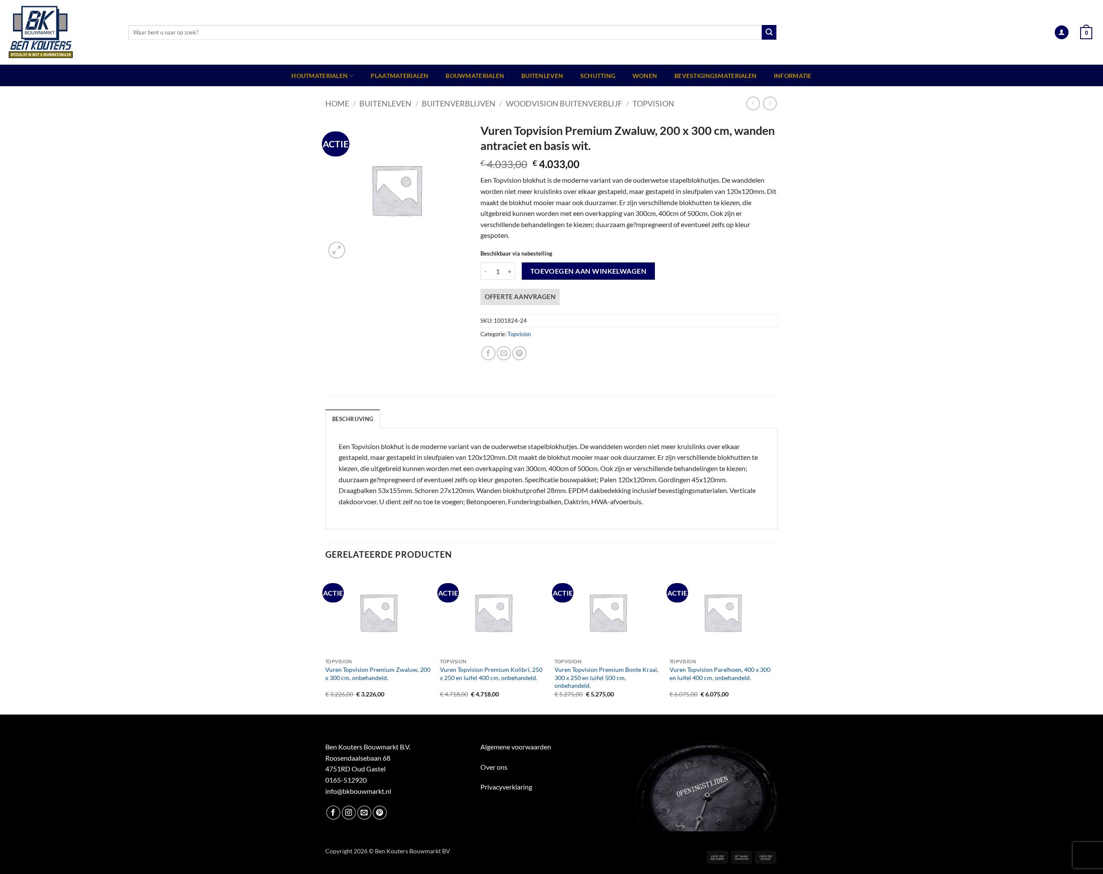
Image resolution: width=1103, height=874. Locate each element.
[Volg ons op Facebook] (333, 812)
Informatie (793, 75)
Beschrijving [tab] (352, 418)
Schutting (598, 75)
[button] (1062, 32)
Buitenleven (542, 75)
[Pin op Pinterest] (519, 353)
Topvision (653, 103)
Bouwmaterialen (475, 75)
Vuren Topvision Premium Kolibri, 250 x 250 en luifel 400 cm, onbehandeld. (491, 673)
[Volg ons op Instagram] (349, 812)
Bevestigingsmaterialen (715, 75)
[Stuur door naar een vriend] (504, 353)
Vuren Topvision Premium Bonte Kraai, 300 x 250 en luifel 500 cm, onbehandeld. (606, 677)
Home (337, 103)
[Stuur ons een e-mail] (364, 812)
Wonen (645, 75)
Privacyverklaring (506, 787)
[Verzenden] (769, 32)
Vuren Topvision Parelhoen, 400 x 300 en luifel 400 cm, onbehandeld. (720, 673)
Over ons (494, 767)
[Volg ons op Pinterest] (380, 812)
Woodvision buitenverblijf (564, 103)
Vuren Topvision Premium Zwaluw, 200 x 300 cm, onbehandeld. (377, 673)
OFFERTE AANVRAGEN (520, 296)
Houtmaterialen (319, 75)
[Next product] (753, 103)
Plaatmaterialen (399, 75)
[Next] (775, 641)
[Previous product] (769, 103)
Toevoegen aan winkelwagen (588, 271)
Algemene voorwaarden (515, 747)
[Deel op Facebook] (488, 353)
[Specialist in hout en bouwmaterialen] (60, 32)
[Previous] (325, 641)
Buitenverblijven (458, 103)
